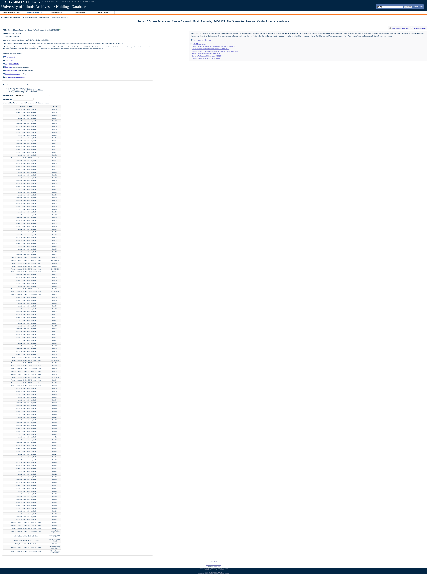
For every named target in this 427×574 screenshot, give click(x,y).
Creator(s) (9, 60)
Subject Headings (80, 12)
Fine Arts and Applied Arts (29, 17)
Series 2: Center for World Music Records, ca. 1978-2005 (210, 49)
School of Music (44, 17)
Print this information (419, 28)
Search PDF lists (418, 6)
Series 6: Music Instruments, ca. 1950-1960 (206, 58)
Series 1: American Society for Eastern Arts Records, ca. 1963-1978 (214, 46)
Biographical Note (12, 64)
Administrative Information (15, 77)
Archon (212, 572)
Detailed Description (198, 44)
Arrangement (10, 57)
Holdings (17, 17)
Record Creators (103, 12)
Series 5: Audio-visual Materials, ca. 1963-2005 (207, 56)
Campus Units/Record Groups (11, 12)
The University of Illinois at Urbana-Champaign (218, 573)
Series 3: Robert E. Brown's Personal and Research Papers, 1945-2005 (215, 51)
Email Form (217, 566)
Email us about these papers (400, 28)
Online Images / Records (201, 40)
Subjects (8, 67)
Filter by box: (8, 99)
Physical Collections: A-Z (34, 12)
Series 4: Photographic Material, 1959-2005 (206, 53)
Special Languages (12, 74)
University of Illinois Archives (25, 6)
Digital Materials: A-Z (57, 12)
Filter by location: (9, 95)
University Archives (6, 17)
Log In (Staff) (213, 561)
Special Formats (11, 70)
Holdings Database (71, 6)
